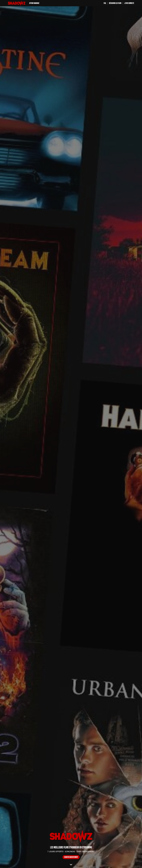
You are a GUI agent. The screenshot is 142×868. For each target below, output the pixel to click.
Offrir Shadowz (34, 3)
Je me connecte (129, 3)
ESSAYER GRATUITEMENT (71, 857)
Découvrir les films (115, 3)
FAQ (105, 3)
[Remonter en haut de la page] (133, 863)
